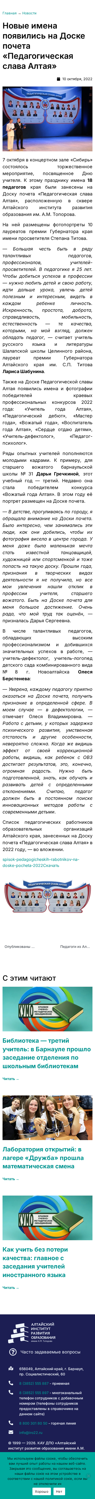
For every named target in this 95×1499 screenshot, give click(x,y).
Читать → (11, 1079)
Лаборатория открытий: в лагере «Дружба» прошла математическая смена (43, 1158)
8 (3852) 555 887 (34, 1383)
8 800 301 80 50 (33, 1423)
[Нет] (88, 1476)
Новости (29, 13)
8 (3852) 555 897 (34, 1393)
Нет (59, 1491)
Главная (10, 13)
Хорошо (41, 1491)
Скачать (51, 865)
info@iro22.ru (30, 1432)
